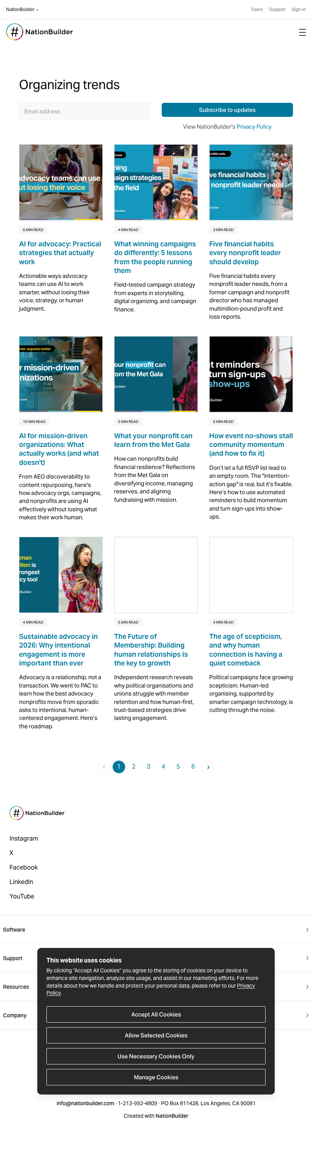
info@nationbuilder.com (85, 1103)
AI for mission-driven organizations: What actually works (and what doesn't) (59, 449)
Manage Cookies (156, 1077)
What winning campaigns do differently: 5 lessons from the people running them (155, 257)
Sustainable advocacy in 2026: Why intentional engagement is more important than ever (58, 649)
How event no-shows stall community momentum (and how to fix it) (251, 444)
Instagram (24, 838)
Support (277, 9)
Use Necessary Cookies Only (156, 1056)
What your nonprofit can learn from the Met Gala (153, 440)
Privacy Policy (254, 126)
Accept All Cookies (156, 1014)
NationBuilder (20, 9)
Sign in (298, 9)
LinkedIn (21, 882)
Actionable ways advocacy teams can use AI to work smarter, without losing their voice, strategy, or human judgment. (54, 292)
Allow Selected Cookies (156, 1035)
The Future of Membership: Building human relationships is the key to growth (151, 649)
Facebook (24, 867)
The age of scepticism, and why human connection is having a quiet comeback (245, 649)
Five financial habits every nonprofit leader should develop (245, 252)
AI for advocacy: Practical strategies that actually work (60, 252)
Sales (257, 9)
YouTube (22, 896)
